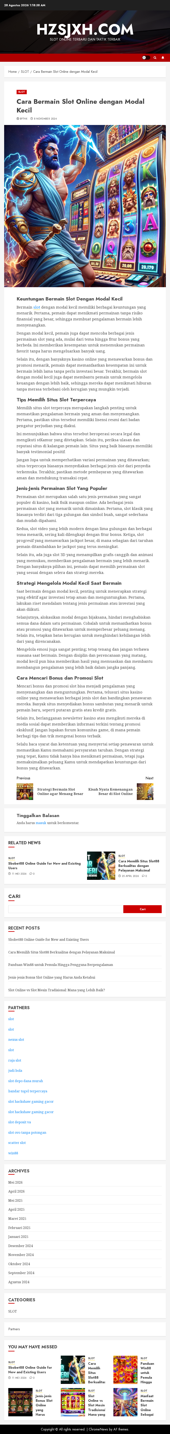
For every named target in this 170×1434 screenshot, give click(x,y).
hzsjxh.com (85, 29)
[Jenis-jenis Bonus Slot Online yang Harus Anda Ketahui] (20, 1402)
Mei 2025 (15, 1200)
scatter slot (17, 1142)
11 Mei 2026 (19, 874)
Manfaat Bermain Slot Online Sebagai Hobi (147, 1408)
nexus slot (16, 1039)
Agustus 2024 (18, 1282)
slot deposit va (19, 1122)
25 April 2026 (130, 876)
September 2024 (21, 1273)
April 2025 (16, 1209)
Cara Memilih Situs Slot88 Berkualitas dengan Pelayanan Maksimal (138, 866)
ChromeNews (98, 1429)
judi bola (15, 1070)
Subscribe (163, 57)
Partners (14, 1329)
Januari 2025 (18, 1236)
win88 (13, 1153)
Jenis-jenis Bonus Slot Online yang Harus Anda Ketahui (51, 977)
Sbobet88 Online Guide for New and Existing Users (44, 865)
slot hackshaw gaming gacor (31, 1101)
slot (36, 307)
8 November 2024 (45, 119)
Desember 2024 (20, 1246)
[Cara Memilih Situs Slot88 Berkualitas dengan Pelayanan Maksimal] (101, 866)
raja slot (14, 1060)
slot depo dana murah (25, 1081)
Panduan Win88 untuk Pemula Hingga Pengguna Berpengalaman (60, 964)
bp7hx (24, 119)
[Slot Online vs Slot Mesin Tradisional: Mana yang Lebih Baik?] (73, 1402)
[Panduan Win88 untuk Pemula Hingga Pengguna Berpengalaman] (125, 1370)
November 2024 (21, 1254)
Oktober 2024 (19, 1264)
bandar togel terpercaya (27, 1091)
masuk (41, 823)
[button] (155, 58)
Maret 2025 (17, 1218)
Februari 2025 (19, 1227)
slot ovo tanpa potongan (27, 1132)
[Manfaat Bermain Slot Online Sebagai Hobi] (125, 1402)
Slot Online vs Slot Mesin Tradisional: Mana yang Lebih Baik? (56, 990)
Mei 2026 (15, 1182)
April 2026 (16, 1191)
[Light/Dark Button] (146, 58)
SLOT (21, 92)
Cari (14, 896)
